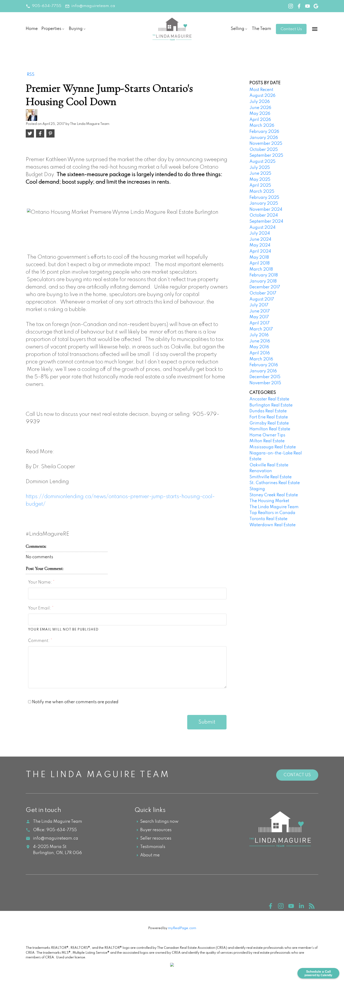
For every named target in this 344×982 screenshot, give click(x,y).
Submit (206, 722)
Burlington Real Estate (271, 405)
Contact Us (291, 29)
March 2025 (261, 191)
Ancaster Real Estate (269, 399)
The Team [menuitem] (261, 29)
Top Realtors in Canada (272, 513)
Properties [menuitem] (51, 29)
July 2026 (259, 102)
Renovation (260, 471)
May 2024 (259, 245)
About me (150, 855)
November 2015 (265, 383)
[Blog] (313, 908)
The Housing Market (269, 501)
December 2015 (264, 377)
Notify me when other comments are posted (74, 702)
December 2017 (264, 287)
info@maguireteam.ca (93, 6)
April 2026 (260, 120)
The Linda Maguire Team (274, 507)
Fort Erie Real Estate (268, 417)
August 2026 (262, 96)
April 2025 (260, 185)
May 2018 (259, 257)
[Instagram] (283, 908)
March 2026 (261, 125)
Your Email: (40, 608)
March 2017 (261, 329)
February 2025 (264, 198)
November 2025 (265, 143)
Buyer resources (156, 830)
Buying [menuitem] (76, 29)
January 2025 (263, 203)
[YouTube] (293, 908)
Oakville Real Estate (268, 465)
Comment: (39, 641)
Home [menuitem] (32, 29)
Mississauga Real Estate (272, 447)
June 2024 (260, 239)
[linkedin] (304, 908)
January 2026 (263, 138)
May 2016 (259, 347)
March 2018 (261, 269)
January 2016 (263, 371)
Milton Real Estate (267, 441)
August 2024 (262, 227)
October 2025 (263, 150)
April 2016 (259, 353)
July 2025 (259, 168)
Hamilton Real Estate (269, 429)
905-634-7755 (46, 6)
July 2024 (259, 233)
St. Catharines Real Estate (274, 483)
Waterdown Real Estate (272, 525)
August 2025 (262, 161)
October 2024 (263, 215)
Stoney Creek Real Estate (273, 495)
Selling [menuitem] (237, 29)
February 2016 (263, 365)
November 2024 (265, 209)
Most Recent (261, 90)
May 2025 (259, 180)
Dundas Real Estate (268, 411)
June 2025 (260, 173)
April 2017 (259, 323)
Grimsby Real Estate (269, 423)
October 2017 (262, 293)
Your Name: (40, 582)
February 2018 (263, 275)
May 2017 (259, 317)
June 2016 (259, 341)
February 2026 (264, 132)
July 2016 (259, 335)
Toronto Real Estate (268, 519)
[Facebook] (273, 908)
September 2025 (266, 155)
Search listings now (159, 821)
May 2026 (259, 114)
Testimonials (152, 847)
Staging (257, 489)
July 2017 (258, 305)
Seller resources (155, 838)
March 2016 (261, 359)
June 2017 (259, 311)
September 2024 (266, 221)
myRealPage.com (182, 928)
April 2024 (260, 251)
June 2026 (260, 108)
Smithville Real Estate (270, 477)
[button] (43, 6)
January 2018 (263, 281)
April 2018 (259, 263)
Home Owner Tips (267, 435)
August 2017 (261, 299)
